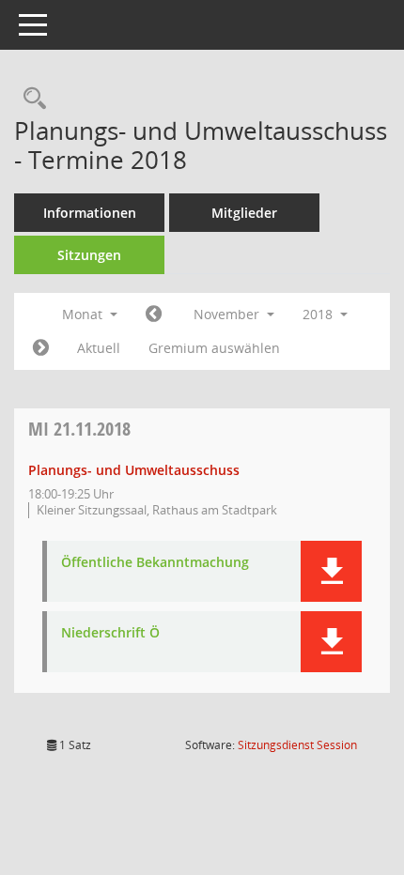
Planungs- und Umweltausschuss (134, 470)
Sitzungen (89, 255)
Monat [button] (84, 314)
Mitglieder (244, 213)
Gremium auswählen (214, 348)
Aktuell (98, 348)
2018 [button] (319, 314)
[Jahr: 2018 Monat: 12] (41, 348)
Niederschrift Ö (110, 633)
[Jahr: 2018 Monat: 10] (154, 314)
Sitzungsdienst (297, 745)
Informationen (89, 213)
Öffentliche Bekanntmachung (155, 563)
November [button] (228, 314)
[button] (331, 571)
